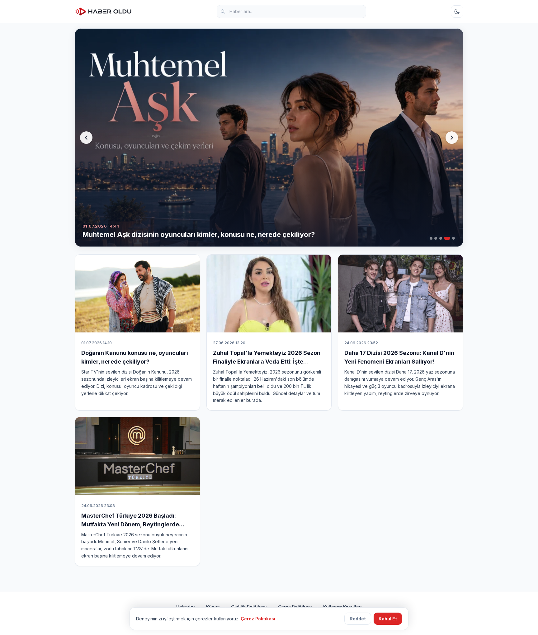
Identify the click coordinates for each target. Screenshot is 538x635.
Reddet (358, 618)
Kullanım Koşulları (342, 606)
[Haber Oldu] (103, 11)
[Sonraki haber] (452, 137)
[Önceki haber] (86, 137)
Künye (213, 606)
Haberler (185, 606)
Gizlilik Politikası (249, 606)
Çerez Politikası (295, 606)
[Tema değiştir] (457, 11)
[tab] (431, 238)
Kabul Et (388, 618)
